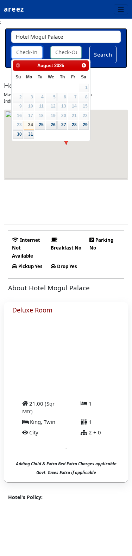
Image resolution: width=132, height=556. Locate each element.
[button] (20, 354)
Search (103, 54)
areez (14, 9)
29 (85, 124)
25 (41, 124)
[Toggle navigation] (121, 9)
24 (30, 124)
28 (74, 124)
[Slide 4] (91, 383)
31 (30, 134)
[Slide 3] (79, 383)
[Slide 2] (66, 383)
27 (63, 124)
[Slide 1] (53, 383)
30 (19, 134)
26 (53, 124)
